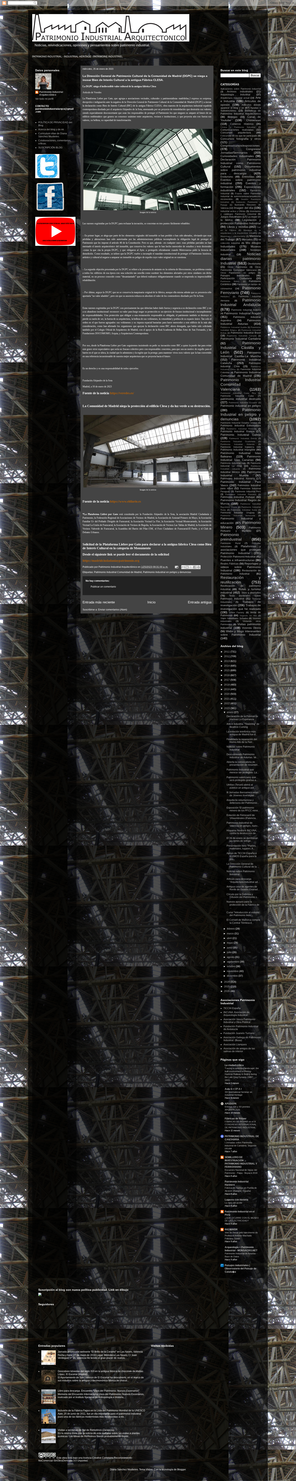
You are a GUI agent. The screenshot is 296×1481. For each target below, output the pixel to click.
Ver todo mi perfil (44, 98)
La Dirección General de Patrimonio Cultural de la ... (243, 865)
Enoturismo (226, 176)
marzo (230, 933)
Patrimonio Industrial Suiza (244, 510)
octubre (231, 966)
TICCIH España (232, 1008)
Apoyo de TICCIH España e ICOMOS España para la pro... (242, 856)
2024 (227, 981)
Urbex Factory (236, 612)
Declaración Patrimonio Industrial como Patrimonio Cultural (240, 163)
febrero (231, 928)
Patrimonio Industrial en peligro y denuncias (167, 572)
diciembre (232, 975)
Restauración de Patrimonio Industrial (240, 572)
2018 (227, 684)
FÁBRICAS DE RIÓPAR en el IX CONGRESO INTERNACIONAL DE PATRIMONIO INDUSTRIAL (240, 1124)
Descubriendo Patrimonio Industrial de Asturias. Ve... (242, 756)
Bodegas (232, 117)
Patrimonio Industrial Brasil (246, 332)
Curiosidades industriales (237, 156)
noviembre (233, 971)
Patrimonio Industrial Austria (233, 327)
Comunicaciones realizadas (237, 129)
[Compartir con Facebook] (195, 567)
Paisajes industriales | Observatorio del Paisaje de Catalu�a (240, 1268)
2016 (227, 675)
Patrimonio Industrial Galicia (240, 434)
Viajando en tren (248, 615)
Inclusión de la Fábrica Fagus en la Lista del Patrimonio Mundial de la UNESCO (101, 1410)
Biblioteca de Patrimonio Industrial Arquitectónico (240, 112)
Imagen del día (243, 207)
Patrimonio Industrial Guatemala (237, 441)
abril (229, 938)
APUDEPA (231, 1103)
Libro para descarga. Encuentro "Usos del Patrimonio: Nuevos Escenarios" (98, 1390)
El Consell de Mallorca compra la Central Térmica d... (243, 921)
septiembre (233, 961)
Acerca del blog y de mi (51, 129)
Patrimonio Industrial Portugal (237, 497)
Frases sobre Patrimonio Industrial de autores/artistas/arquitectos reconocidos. (240, 196)
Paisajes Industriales (234, 275)
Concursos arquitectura (235, 132)
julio (229, 952)
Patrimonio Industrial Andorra (246, 310)
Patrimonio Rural (230, 543)
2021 (227, 698)
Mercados (247, 239)
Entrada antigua (199, 602)
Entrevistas (248, 176)
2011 (227, 651)
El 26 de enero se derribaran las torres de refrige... (242, 839)
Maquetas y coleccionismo (232, 236)
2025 (227, 986)
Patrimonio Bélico (229, 281)
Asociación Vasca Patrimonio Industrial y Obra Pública (239, 1021)
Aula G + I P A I (233, 1089)
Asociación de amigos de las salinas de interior (239, 1050)
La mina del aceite (233, 1203)
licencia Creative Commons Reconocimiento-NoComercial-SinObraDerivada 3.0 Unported (85, 1459)
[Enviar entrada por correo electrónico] (176, 567)
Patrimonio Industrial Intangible (237, 449)
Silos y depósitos (251, 592)
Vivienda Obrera (251, 628)
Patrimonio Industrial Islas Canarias (240, 458)
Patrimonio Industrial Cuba (237, 396)
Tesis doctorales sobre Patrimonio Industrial (240, 597)
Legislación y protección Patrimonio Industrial (240, 221)
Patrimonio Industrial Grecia (243, 438)
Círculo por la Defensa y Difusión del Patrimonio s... (243, 896)
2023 (227, 708)
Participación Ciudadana (236, 278)
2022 (227, 703)
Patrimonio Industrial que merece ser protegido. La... (243, 771)
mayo (230, 942)
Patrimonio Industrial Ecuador (243, 402)
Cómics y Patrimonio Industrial (237, 127)
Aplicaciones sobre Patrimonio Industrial (240, 89)
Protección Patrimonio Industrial (238, 556)
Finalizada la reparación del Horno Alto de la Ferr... (242, 741)
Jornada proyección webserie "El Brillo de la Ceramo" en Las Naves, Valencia (100, 1351)
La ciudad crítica (234, 1065)
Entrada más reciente (99, 602)
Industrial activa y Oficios (232, 211)
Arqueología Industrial (235, 94)
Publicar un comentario (103, 586)
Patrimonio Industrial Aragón (242, 313)
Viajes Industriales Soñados (234, 618)
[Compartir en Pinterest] (199, 567)
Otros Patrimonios (237, 267)
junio (230, 947)
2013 (227, 661)
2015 (227, 670)
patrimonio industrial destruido (240, 398)
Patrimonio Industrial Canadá (242, 336)
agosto (231, 957)
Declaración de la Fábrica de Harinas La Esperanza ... (242, 718)
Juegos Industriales (231, 216)
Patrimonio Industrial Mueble (240, 473)
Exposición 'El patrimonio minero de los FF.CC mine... (243, 809)
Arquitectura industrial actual (234, 98)
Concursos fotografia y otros (240, 138)
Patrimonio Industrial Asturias (240, 322)
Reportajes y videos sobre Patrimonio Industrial (240, 567)
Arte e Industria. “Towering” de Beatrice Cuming (243, 725)
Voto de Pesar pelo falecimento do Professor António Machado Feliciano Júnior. (241, 1235)
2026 (227, 991)
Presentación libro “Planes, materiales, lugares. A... (241, 847)
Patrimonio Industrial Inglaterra (237, 447)
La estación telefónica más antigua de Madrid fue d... (242, 733)
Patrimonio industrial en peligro (240, 405)
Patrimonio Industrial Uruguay (237, 512)
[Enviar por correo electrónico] (183, 567)
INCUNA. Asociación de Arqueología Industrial (236, 1014)
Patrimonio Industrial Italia (233, 463)
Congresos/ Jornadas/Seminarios (240, 150)
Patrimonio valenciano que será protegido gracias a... (242, 779)
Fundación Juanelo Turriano (239, 1033)
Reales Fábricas (229, 563)
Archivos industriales (240, 91)
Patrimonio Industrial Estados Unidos (238, 423)
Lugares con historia (236, 1199)
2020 (227, 694)
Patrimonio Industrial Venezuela (237, 515)
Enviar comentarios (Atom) (112, 609)
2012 (227, 656)
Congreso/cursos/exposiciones (240, 145)
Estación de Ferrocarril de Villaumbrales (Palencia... (242, 816)
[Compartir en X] (191, 567)
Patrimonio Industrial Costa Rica (238, 393)
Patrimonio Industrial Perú (248, 491)
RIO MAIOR (231, 1229)
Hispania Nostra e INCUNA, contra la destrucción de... (242, 832)
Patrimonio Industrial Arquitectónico (51, 93)
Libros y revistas (237, 226)
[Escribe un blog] (187, 567)
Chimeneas (253, 120)
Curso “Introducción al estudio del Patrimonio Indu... (243, 914)
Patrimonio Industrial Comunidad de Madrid (118, 572)
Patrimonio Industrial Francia (237, 431)
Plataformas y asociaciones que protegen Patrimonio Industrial (240, 550)
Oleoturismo (254, 263)
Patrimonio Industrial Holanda (237, 444)
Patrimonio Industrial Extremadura (240, 425)
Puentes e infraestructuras (237, 560)
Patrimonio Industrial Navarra (237, 478)
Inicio (151, 602)
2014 (227, 665)
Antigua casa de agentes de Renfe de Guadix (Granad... (243, 888)
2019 (227, 689)
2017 (227, 679)
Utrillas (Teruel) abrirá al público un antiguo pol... (241, 786)
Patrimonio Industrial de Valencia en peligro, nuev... (243, 824)
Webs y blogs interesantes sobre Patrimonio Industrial (240, 633)
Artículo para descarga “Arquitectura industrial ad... (243, 880)
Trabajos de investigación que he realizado (240, 607)
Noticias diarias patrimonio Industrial (240, 258)
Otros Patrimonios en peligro (237, 273)
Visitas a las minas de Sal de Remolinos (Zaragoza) (86, 1430)
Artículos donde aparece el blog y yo (240, 106)
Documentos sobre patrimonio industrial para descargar (240, 170)
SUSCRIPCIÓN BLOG (50, 147)
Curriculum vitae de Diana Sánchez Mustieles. (52, 135)
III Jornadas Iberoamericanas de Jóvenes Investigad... (242, 794)
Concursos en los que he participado (238, 135)
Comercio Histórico (241, 124)
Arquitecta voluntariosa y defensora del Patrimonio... (243, 801)
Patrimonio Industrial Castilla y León (240, 347)
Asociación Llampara (235, 1044)
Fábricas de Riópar (235, 1118)
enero (230, 712)
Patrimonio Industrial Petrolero (240, 494)
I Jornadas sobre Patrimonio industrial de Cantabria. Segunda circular (240, 1145)
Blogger (181, 1469)
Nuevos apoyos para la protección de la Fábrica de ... (243, 904)
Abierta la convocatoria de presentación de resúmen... (243, 763)
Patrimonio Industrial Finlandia (242, 429)
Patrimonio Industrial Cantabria (240, 338)
